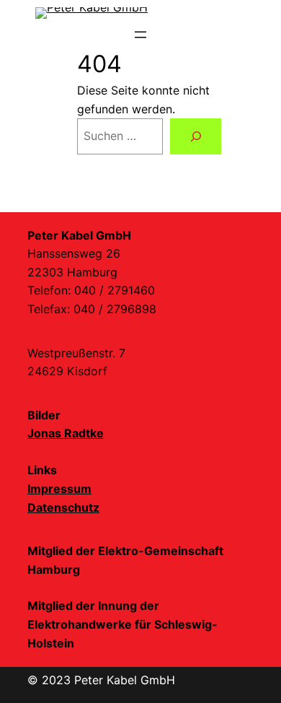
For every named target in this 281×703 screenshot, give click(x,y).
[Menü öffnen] (140, 34)
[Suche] (195, 136)
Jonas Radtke (65, 433)
